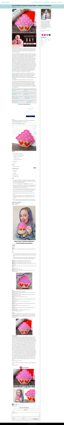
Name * (14, 417)
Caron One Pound (19, 159)
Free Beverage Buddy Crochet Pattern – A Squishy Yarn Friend (42, 42)
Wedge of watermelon (49, 40)
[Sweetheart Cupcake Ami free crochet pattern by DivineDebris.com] (24, 327)
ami (20, 407)
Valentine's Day (26, 407)
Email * (24, 417)
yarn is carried (24, 195)
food (22, 407)
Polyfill (14, 162)
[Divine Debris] (9, 2)
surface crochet (25, 191)
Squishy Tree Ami (15, 74)
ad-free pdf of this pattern (17, 121)
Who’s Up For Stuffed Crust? (45, 41)
